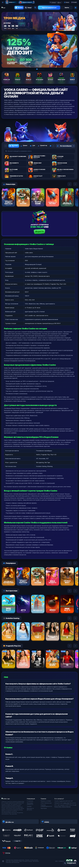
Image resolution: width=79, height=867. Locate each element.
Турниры (29, 806)
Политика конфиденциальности (46, 805)
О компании (30, 801)
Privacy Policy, (58, 806)
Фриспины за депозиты (30, 809)
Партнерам (44, 808)
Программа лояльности (30, 803)
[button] (37, 69)
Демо (11, 201)
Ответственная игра (46, 803)
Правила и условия (46, 801)
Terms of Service (66, 806)
